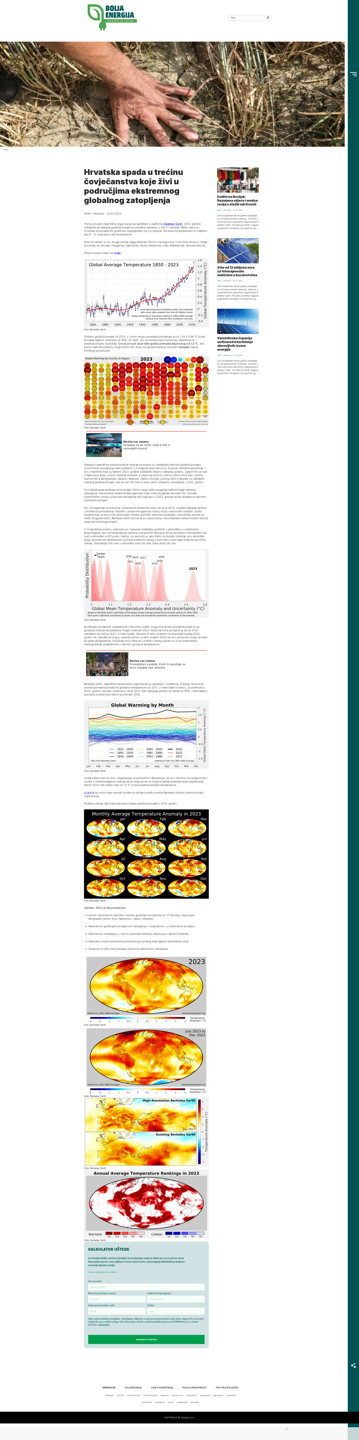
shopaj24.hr (191, 1395)
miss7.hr (120, 1395)
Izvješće (89, 792)
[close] (287, 1429)
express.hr (205, 1395)
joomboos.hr (178, 1395)
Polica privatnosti (194, 1387)
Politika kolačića (227, 1387)
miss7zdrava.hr (150, 1395)
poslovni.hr (147, 1402)
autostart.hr (218, 1395)
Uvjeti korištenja (162, 1387)
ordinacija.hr (182, 1402)
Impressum (109, 1387)
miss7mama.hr (134, 1395)
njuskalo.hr (160, 1402)
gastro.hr (165, 1395)
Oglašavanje (133, 1387)
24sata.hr (109, 1395)
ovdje (117, 253)
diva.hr (171, 1402)
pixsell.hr (195, 1402)
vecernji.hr (231, 1395)
